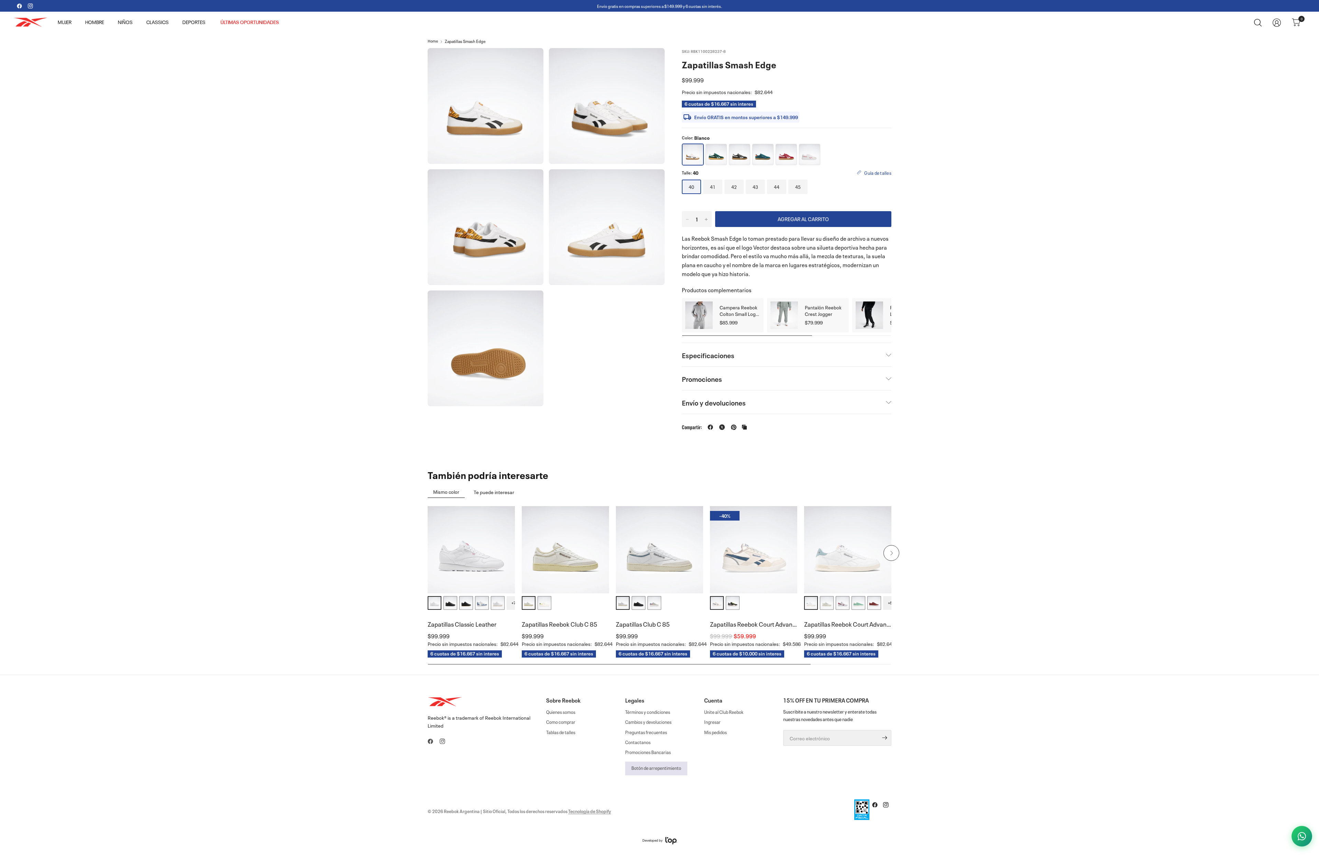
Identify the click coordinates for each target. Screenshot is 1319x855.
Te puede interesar (494, 491)
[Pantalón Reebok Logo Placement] (869, 315)
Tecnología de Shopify (589, 811)
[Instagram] (30, 5)
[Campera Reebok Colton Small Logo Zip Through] (699, 315)
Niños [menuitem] (125, 22)
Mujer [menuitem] (64, 22)
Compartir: (692, 427)
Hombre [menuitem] (94, 22)
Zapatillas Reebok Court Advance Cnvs (753, 623)
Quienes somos (560, 711)
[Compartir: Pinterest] (733, 427)
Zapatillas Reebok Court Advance (847, 623)
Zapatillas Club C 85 (643, 623)
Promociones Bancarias (648, 752)
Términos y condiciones (647, 711)
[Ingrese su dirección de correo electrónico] (884, 738)
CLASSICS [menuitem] (157, 22)
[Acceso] (1277, 23)
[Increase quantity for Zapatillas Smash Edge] (706, 219)
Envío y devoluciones (714, 402)
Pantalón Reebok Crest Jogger (823, 310)
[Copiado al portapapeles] (744, 427)
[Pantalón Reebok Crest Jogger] (784, 315)
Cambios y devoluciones (648, 721)
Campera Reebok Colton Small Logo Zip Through (739, 310)
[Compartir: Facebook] (710, 427)
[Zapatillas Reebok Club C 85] (565, 549)
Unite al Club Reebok (723, 711)
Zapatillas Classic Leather (462, 623)
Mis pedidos (715, 732)
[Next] (891, 553)
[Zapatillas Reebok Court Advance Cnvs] (753, 549)
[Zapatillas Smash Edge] (716, 154)
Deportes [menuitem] (193, 22)
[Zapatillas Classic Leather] (471, 549)
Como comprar (560, 721)
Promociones (702, 378)
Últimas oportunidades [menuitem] (250, 22)
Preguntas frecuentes (646, 732)
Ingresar (712, 721)
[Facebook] (19, 5)
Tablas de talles (560, 732)
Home (433, 41)
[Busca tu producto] (1257, 23)
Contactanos (638, 742)
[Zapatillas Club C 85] (659, 549)
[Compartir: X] (722, 427)
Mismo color (446, 491)
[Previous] (428, 553)
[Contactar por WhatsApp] (1302, 836)
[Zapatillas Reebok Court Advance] (847, 549)
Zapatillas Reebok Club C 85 (559, 623)
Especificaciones (708, 355)
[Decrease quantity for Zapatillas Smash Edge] (687, 219)
